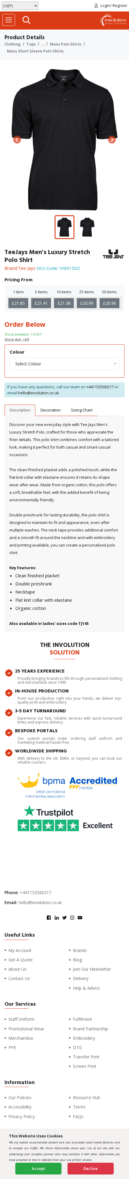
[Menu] (8, 20)
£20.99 (86, 303)
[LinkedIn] (56, 918)
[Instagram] (72, 918)
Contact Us (19, 978)
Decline (90, 1168)
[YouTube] (80, 918)
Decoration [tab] (50, 410)
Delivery (80, 978)
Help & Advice (86, 988)
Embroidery (84, 1038)
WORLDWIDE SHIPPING (41, 751)
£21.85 (18, 303)
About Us (17, 969)
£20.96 (109, 303)
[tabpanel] (64, 524)
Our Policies (20, 1097)
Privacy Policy (21, 1116)
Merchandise (20, 1038)
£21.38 (63, 303)
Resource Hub (86, 1097)
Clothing (12, 44)
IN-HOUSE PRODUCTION (42, 691)
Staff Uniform (21, 1019)
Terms (79, 1107)
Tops (31, 44)
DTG (77, 1047)
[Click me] (26, 20)
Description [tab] (20, 410)
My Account (20, 950)
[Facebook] (49, 918)
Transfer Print (86, 1057)
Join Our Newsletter (92, 969)
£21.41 (41, 303)
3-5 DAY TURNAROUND (40, 711)
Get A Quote (20, 960)
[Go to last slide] (17, 139)
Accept (38, 1168)
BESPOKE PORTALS (36, 731)
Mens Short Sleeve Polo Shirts (35, 51)
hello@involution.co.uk (38, 393)
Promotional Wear (26, 1029)
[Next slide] (112, 139)
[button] (64, 227)
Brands (80, 950)
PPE (12, 1047)
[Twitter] (64, 918)
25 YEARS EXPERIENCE (40, 671)
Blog (77, 960)
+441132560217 (100, 386)
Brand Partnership (90, 1029)
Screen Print (84, 1066)
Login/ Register (114, 5)
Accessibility (20, 1107)
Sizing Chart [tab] (81, 410)
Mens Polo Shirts (65, 44)
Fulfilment (82, 1019)
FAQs (78, 1116)
